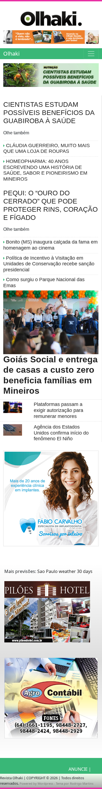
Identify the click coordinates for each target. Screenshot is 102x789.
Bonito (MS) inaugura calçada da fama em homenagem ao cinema (50, 245)
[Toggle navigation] (91, 53)
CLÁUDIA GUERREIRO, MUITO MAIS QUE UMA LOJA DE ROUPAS (46, 148)
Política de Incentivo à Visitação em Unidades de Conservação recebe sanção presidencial (48, 263)
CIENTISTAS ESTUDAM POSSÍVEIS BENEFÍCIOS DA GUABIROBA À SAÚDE (48, 113)
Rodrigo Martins (81, 783)
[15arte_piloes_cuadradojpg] (47, 616)
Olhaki (11, 53)
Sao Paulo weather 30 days (64, 571)
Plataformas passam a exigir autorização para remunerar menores (58, 410)
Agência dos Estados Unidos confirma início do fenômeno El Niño (61, 432)
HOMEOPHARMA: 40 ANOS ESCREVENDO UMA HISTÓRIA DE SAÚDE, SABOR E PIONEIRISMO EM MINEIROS (45, 170)
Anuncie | (80, 769)
